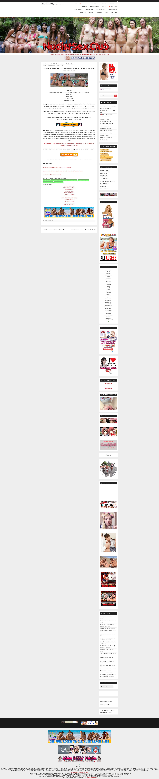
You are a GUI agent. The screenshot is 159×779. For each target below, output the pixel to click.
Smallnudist (108, 284)
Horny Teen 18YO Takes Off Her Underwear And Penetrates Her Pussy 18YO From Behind (107, 674)
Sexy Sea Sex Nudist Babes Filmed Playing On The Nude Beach (57, 167)
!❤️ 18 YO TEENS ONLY (105, 114)
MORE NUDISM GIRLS (69, 192)
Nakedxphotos (108, 279)
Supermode (108, 292)
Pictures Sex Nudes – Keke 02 (106, 620)
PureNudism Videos (58, 182)
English (104, 89)
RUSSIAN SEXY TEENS (105, 137)
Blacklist (108, 289)
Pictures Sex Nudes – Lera (105, 634)
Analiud (108, 286)
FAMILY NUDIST (113, 3)
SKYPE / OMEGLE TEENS (69, 187)
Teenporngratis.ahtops (108, 315)
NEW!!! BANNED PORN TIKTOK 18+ (107, 181)
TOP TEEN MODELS (100, 9)
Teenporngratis (108, 318)
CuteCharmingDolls (108, 307)
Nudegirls (108, 294)
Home (75, 3)
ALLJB (108, 271)
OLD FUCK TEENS (89, 9)
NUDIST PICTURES (94, 6)
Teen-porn (108, 316)
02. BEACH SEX (103, 119)
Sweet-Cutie (108, 311)
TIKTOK (106, 12)
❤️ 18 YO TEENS (113, 6)
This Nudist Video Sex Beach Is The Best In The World (83, 229)
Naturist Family (73, 180)
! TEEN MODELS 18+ (104, 108)
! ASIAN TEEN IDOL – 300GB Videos (107, 106)
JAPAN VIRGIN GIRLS (104, 128)
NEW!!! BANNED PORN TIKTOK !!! (69, 197)
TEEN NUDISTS (83, 6)
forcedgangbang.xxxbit (108, 319)
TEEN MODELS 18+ (112, 9)
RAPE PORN (114, 12)
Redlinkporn (108, 273)
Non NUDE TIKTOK (69, 201)
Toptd (108, 297)
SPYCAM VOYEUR (69, 191)
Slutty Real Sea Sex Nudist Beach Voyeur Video (54, 229)
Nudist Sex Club (47, 3)
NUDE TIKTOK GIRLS (69, 199)
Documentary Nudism (56, 180)
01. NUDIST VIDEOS (104, 116)
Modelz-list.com (108, 310)
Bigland (108, 283)
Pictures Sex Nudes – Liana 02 (106, 649)
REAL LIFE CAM (103, 135)
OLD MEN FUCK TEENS (105, 132)
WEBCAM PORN (69, 189)
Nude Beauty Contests (83, 180)
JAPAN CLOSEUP (78, 9)
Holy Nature (65, 180)
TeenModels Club (108, 270)
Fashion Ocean (108, 302)
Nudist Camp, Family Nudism (105, 704)
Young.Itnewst (108, 295)
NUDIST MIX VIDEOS (48, 220)
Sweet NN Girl (108, 299)
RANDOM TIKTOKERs (69, 204)
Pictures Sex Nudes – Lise (105, 665)
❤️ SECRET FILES (84, 3)
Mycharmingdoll (108, 300)
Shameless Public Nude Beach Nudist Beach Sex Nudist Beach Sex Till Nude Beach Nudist (63, 171)
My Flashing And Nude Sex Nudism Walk (108, 641)
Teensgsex (108, 278)
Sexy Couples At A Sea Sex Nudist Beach (52, 174)
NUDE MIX (104, 6)
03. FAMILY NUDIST (104, 121)
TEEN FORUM (99, 12)
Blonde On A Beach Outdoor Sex (106, 657)
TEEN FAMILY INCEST (69, 194)
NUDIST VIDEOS (94, 3)
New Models (108, 313)
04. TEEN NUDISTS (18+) (105, 123)
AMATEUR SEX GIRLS (69, 186)
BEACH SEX (104, 3)
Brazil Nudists (47, 180)
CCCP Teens (108, 291)
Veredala (108, 287)
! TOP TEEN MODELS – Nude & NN (107, 110)
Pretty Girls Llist (108, 303)
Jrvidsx (108, 276)
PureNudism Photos (48, 182)
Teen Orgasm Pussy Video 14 (106, 616)
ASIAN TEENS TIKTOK (69, 203)
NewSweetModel (108, 305)
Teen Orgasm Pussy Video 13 (106, 653)
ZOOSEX (91, 12)
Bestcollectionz (108, 308)
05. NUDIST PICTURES (105, 126)
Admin (45, 65)
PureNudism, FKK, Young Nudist (106, 701)
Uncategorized (103, 139)
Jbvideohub (108, 281)
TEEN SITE (114, 15)
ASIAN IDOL (83, 12)
